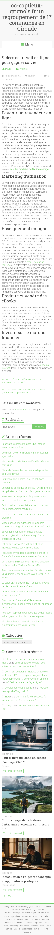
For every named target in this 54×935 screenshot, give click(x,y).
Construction (10, 919)
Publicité (34, 926)
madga (8, 705)
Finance (20, 919)
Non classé (24, 926)
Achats (6, 916)
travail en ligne (33, 76)
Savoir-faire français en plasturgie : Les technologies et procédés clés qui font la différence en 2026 (23, 535)
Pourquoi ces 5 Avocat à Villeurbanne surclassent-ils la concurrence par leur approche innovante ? (27, 604)
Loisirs (46, 923)
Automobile (37, 916)
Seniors (9, 929)
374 (10, 896)
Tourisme (7, 816)
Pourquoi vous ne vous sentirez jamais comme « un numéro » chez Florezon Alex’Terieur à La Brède (26, 574)
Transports (27, 932)
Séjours (48, 926)
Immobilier (36, 919)
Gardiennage (27, 929)
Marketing (14, 926)
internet (23, 68)
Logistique (38, 923)
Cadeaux (47, 916)
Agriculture (15, 916)
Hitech (27, 919)
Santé (41, 926)
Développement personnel (19, 687)
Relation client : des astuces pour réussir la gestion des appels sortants (24, 391)
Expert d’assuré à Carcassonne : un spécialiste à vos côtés (21, 381)
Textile (36, 929)
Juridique (28, 923)
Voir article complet (12, 771)
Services (17, 929)
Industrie (7, 754)
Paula (8, 68)
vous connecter (23, 409)
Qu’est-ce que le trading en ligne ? (24, 682)
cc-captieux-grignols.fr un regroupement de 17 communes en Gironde (27, 17)
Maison (5, 926)
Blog (7, 696)
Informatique (10, 923)
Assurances (26, 916)
